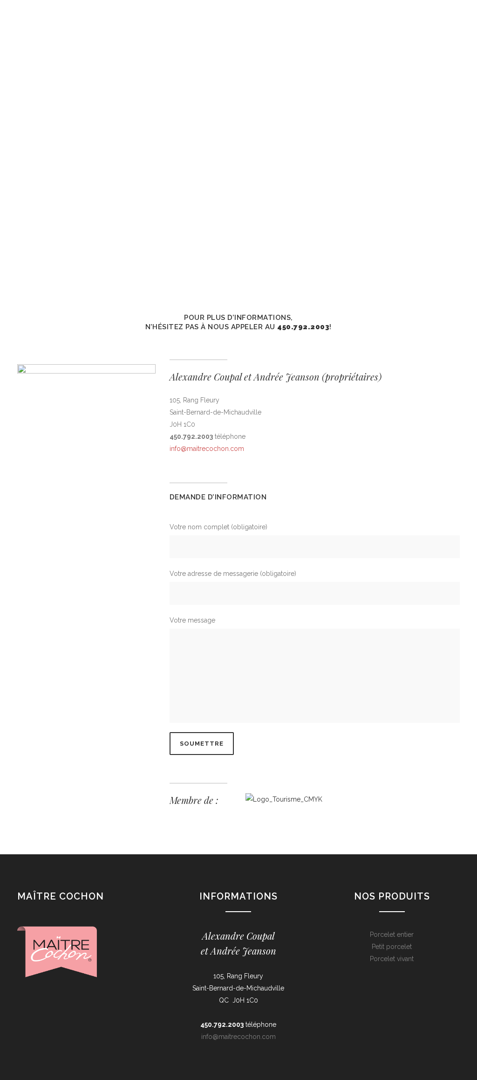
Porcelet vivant (392, 958)
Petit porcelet (392, 946)
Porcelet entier (392, 934)
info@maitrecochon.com (207, 448)
